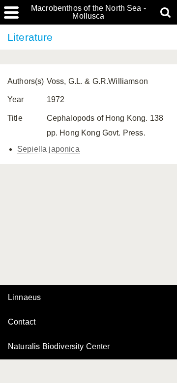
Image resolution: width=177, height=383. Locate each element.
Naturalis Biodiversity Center (59, 347)
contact (21, 322)
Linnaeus (24, 297)
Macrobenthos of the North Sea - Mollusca (88, 12)
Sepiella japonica (48, 149)
